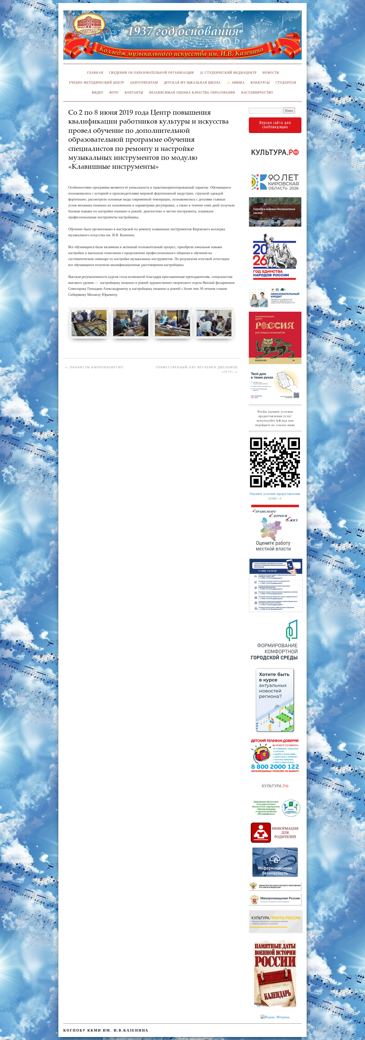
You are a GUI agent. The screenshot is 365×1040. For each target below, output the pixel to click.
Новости (270, 72)
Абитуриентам (144, 82)
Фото (114, 92)
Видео (98, 92)
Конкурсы (260, 82)
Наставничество (257, 92)
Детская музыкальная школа (192, 82)
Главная (94, 72)
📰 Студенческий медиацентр (228, 72)
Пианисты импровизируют (94, 367)
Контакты (134, 92)
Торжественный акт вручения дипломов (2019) (197, 369)
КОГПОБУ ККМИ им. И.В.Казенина (105, 1030)
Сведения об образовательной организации (151, 72)
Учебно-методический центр (96, 82)
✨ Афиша (236, 82)
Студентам (286, 82)
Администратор (84, 174)
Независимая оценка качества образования (192, 92)
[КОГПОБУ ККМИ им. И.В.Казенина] (182, 37)
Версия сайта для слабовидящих (275, 125)
